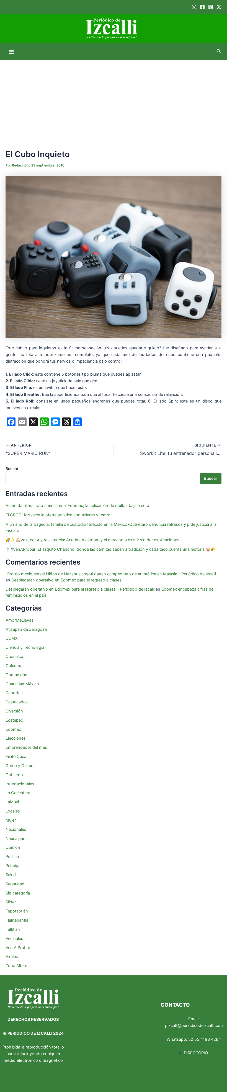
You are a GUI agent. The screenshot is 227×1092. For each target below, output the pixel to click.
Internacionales (20, 783)
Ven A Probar (18, 947)
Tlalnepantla (17, 920)
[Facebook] (202, 6)
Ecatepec (14, 720)
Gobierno (14, 774)
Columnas (15, 665)
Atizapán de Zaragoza (26, 629)
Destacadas (17, 701)
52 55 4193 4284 (204, 1039)
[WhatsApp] (194, 6)
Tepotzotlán (17, 911)
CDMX (11, 638)
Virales (12, 956)
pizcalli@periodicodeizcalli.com (194, 1025)
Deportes (14, 692)
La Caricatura (18, 792)
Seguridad (15, 883)
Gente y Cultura (20, 765)
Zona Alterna (18, 965)
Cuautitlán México (22, 683)
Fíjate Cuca (16, 756)
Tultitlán (13, 929)
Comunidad (16, 674)
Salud (11, 874)
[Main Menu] (11, 52)
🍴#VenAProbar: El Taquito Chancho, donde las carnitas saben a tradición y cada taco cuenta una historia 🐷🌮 (111, 549)
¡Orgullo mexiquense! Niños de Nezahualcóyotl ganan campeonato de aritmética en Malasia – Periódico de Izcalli (111, 573)
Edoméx (13, 729)
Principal (13, 865)
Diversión (14, 711)
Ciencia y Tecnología (25, 647)
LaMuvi (12, 801)
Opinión (13, 847)
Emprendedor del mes (26, 747)
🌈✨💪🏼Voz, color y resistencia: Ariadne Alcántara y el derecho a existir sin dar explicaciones (93, 539)
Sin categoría (18, 893)
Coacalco (14, 656)
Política (12, 856)
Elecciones (16, 738)
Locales (13, 811)
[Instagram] (210, 6)
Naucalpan (15, 838)
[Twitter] (218, 6)
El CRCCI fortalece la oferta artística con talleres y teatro (58, 514)
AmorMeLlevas (19, 620)
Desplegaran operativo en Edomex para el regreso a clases (66, 580)
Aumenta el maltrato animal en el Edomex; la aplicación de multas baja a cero (77, 505)
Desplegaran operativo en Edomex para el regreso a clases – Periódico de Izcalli (80, 589)
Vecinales (14, 938)
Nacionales (16, 829)
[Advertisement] (113, 101)
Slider (11, 901)
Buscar (12, 468)
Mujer (11, 820)
